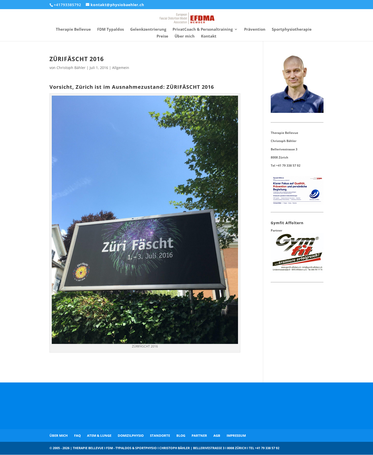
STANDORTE (160, 435)
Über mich (185, 36)
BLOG (180, 435)
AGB (216, 435)
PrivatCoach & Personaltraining (203, 29)
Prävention (254, 29)
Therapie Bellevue (73, 29)
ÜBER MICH (58, 435)
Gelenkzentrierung (148, 29)
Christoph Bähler (71, 67)
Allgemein (120, 67)
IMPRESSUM (236, 435)
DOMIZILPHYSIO (131, 435)
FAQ (77, 435)
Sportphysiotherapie (292, 29)
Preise (162, 36)
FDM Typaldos (110, 29)
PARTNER (199, 435)
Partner (276, 230)
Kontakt (208, 36)
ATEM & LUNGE (99, 435)
